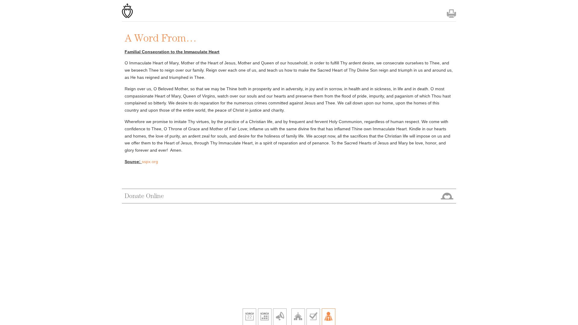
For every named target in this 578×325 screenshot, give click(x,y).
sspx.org (150, 161)
